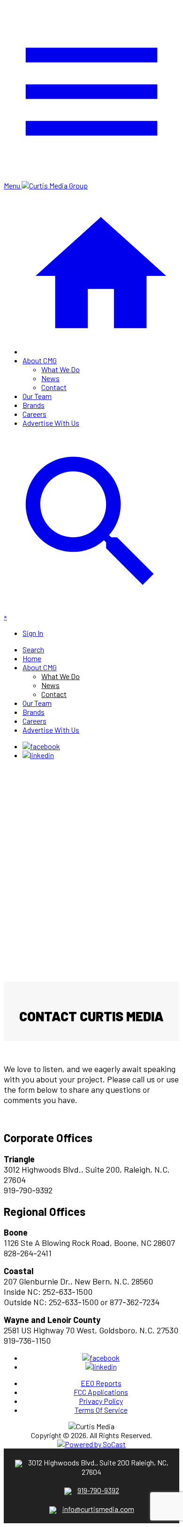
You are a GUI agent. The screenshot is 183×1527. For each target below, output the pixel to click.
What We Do (60, 369)
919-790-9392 (98, 1490)
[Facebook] (41, 746)
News (50, 378)
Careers (34, 413)
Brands (34, 404)
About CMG (40, 360)
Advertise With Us (51, 422)
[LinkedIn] (38, 755)
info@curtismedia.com (98, 1508)
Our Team (37, 396)
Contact (54, 387)
